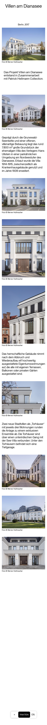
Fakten (24, 714)
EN (33, 714)
